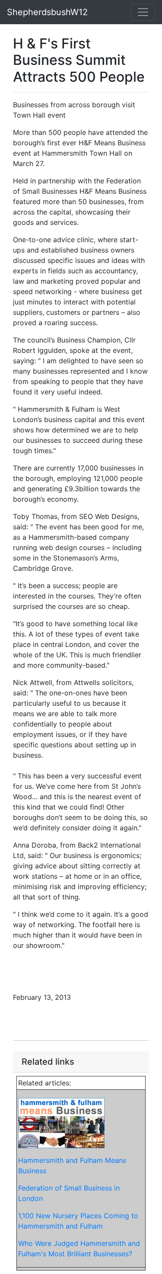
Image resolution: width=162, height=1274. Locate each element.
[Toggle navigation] (143, 12)
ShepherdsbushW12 (47, 12)
